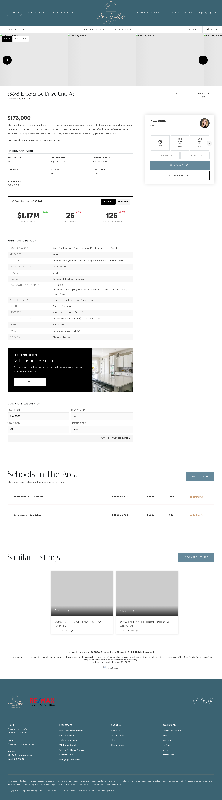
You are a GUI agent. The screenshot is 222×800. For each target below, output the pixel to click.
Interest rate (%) (79, 423)
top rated (198, 476)
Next (209, 143)
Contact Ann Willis (180, 175)
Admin (41, 791)
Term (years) (14, 423)
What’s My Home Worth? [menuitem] (71, 750)
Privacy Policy (31, 791)
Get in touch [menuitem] (117, 745)
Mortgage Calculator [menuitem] (69, 760)
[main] (111, 352)
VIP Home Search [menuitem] (68, 745)
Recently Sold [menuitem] (66, 755)
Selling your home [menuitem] (68, 740)
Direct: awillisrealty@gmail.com (22, 744)
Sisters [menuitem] (166, 750)
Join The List (30, 382)
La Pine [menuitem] (166, 745)
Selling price (14, 410)
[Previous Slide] (7, 60)
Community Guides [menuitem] (63, 13)
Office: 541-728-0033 (181, 13)
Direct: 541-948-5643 (149, 13)
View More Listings (196, 557)
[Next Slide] (203, 60)
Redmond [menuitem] (167, 740)
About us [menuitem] (115, 731)
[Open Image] (34, 60)
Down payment (78, 410)
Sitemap (49, 791)
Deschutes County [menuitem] (172, 731)
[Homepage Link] (111, 13)
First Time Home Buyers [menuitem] (71, 731)
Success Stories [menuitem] (119, 735)
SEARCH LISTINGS (91, 29)
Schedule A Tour (180, 165)
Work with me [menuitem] (36, 13)
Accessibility (59, 791)
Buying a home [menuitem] (67, 735)
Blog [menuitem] (113, 740)
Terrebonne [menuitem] (168, 755)
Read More (111, 134)
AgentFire (110, 791)
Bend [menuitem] (165, 735)
